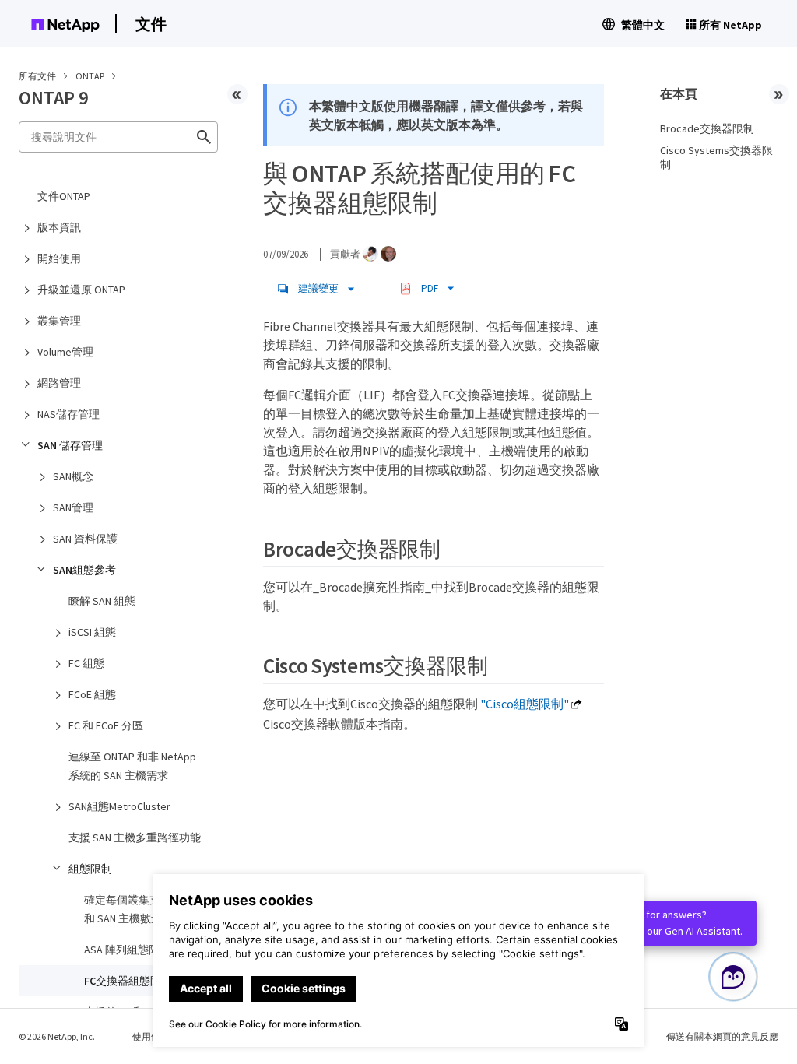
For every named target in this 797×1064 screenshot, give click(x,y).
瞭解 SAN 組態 (101, 601)
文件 (151, 23)
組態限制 (90, 869)
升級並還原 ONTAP (81, 290)
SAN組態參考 (84, 570)
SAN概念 (73, 476)
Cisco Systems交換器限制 (716, 157)
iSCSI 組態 (92, 632)
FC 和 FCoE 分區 (105, 725)
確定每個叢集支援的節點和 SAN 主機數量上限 (144, 909)
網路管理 (59, 383)
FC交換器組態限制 (128, 981)
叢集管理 (59, 321)
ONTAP (90, 76)
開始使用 (59, 258)
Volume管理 (65, 352)
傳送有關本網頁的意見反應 (722, 1036)
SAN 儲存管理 (70, 445)
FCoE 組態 (92, 694)
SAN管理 (73, 507)
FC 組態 (86, 663)
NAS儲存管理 (68, 414)
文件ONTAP (63, 196)
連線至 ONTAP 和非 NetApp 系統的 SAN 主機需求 (132, 766)
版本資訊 (59, 227)
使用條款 (151, 1036)
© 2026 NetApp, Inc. (57, 1036)
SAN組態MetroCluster (119, 806)
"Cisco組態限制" (524, 703)
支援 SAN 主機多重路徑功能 (134, 837)
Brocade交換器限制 (707, 128)
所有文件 (37, 76)
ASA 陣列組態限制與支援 (143, 950)
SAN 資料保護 (85, 539)
